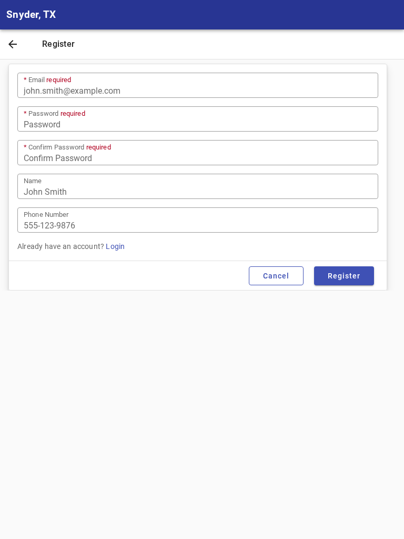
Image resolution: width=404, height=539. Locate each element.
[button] (12, 45)
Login (115, 246)
